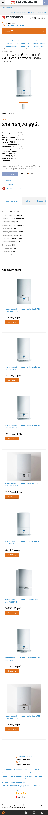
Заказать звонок (25, 757)
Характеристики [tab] (12, 201)
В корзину (12, 322)
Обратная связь (25, 762)
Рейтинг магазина (24, 791)
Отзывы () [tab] (41, 201)
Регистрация (41, 12)
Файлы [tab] (27, 201)
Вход (32, 12)
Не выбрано (7, 7)
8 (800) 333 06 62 (38, 18)
